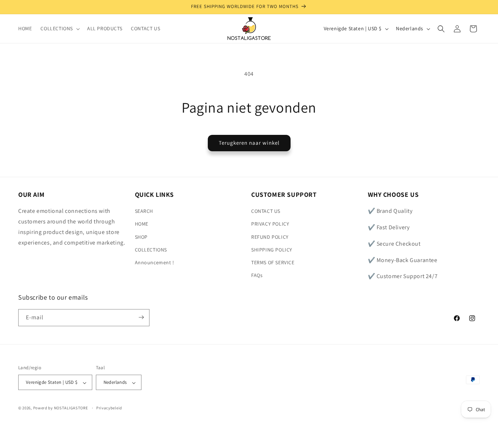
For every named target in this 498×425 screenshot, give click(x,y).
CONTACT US (265, 211)
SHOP (141, 237)
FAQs (256, 275)
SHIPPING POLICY (271, 249)
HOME (141, 224)
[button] (59, 28)
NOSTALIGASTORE (71, 408)
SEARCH (144, 211)
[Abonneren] (141, 317)
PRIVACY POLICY (270, 224)
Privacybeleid (109, 407)
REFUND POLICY (270, 237)
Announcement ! (154, 262)
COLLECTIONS (151, 249)
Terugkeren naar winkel (249, 142)
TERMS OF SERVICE (273, 262)
